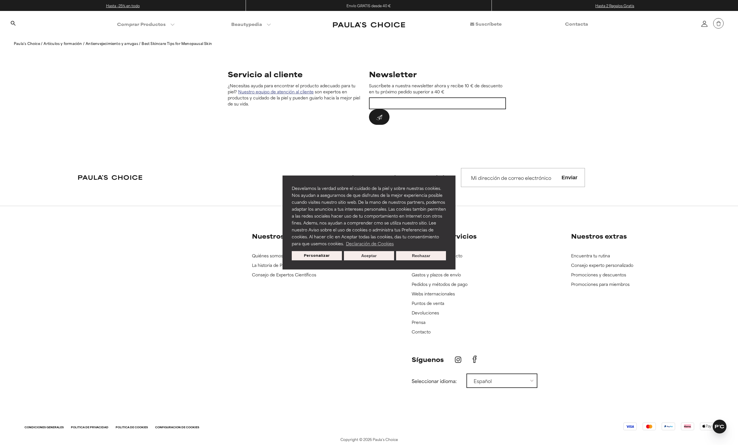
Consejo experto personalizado (602, 265)
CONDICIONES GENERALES (44, 427)
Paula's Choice (27, 43)
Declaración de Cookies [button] (370, 243)
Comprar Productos (141, 24)
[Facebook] (475, 359)
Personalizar (317, 255)
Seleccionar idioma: (434, 380)
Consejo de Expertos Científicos (284, 275)
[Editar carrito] (718, 23)
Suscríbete (488, 23)
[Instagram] (458, 359)
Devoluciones (425, 313)
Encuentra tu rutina (590, 256)
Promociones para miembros (600, 284)
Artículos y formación (63, 43)
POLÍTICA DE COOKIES (132, 427)
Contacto (421, 332)
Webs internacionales (433, 294)
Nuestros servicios (444, 236)
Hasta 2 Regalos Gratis (614, 5)
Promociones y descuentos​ (598, 275)
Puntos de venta (428, 303)
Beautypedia (246, 24)
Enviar (569, 177)
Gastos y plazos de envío (436, 275)
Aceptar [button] (368, 255)
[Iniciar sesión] (704, 23)
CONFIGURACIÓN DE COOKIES (177, 427)
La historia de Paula (271, 265)
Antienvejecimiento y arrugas (112, 43)
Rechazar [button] (421, 255)
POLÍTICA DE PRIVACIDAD (89, 427)
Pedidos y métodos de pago (440, 284)
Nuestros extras (599, 236)
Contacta (576, 23)
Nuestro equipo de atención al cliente (276, 91)
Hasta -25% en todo (123, 5)
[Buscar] (13, 24)
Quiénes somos (267, 256)
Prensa (419, 322)
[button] (719, 426)
